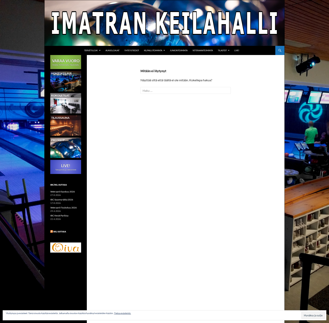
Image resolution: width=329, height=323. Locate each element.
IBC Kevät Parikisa (59, 215)
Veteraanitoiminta (202, 50)
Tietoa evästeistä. (122, 313)
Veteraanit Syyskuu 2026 (62, 191)
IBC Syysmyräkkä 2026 (61, 199)
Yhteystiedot (131, 50)
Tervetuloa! (91, 50)
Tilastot (222, 50)
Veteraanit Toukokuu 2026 (63, 207)
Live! (236, 50)
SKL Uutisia (59, 231)
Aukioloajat (112, 50)
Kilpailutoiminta (153, 50)
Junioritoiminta (179, 50)
